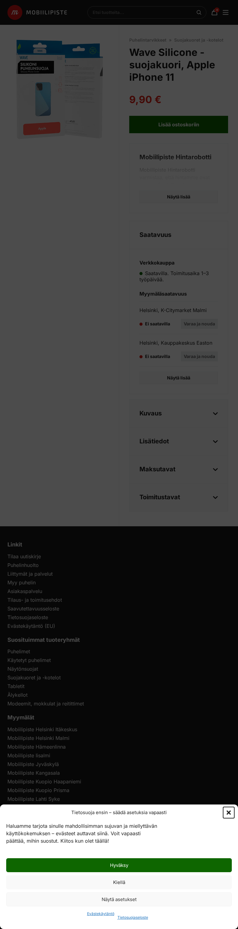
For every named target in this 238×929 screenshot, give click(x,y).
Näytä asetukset (119, 899)
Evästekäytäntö (100, 913)
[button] (229, 812)
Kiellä (119, 882)
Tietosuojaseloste (132, 917)
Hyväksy (119, 865)
